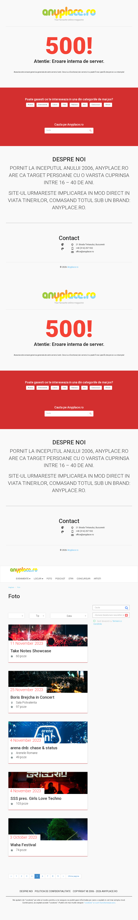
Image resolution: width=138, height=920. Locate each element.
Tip (37, 615)
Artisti (108, 105)
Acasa (30, 105)
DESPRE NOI (26, 891)
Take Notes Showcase (30, 651)
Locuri (55, 105)
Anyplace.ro (72, 267)
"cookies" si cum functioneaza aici (99, 903)
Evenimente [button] (22, 578)
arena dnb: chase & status (33, 748)
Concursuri (95, 105)
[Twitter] (62, 249)
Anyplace (69, 12)
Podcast (74, 105)
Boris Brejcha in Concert (32, 697)
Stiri (84, 105)
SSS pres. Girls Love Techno (35, 798)
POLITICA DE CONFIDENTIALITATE (53, 891)
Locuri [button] (38, 578)
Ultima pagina (73, 876)
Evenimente (42, 105)
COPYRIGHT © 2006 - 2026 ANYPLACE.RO (95, 891)
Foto (64, 105)
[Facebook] (62, 244)
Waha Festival (23, 845)
